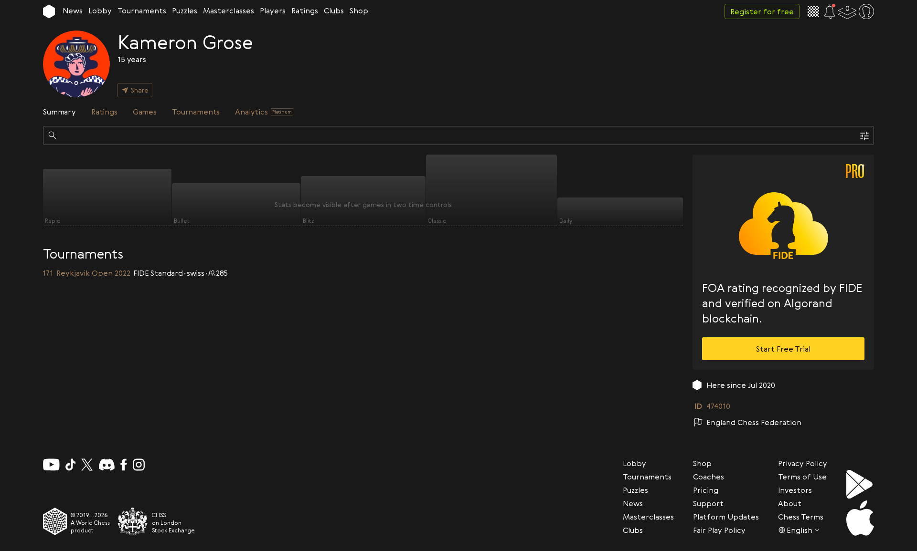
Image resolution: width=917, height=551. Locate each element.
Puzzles (184, 10)
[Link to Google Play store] (860, 484)
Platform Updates (726, 516)
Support (708, 503)
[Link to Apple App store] (860, 518)
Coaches (708, 476)
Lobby (100, 10)
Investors (795, 490)
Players (273, 10)
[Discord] (107, 464)
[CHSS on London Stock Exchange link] (132, 521)
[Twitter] (87, 464)
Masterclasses (228, 10)
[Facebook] (124, 464)
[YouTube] (51, 464)
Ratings (304, 10)
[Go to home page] (49, 11)
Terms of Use (802, 476)
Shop (359, 10)
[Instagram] (139, 464)
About (789, 503)
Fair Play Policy (719, 530)
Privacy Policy (802, 463)
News (73, 10)
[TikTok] (70, 464)
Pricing (705, 490)
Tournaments (141, 10)
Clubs (334, 10)
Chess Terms (800, 516)
